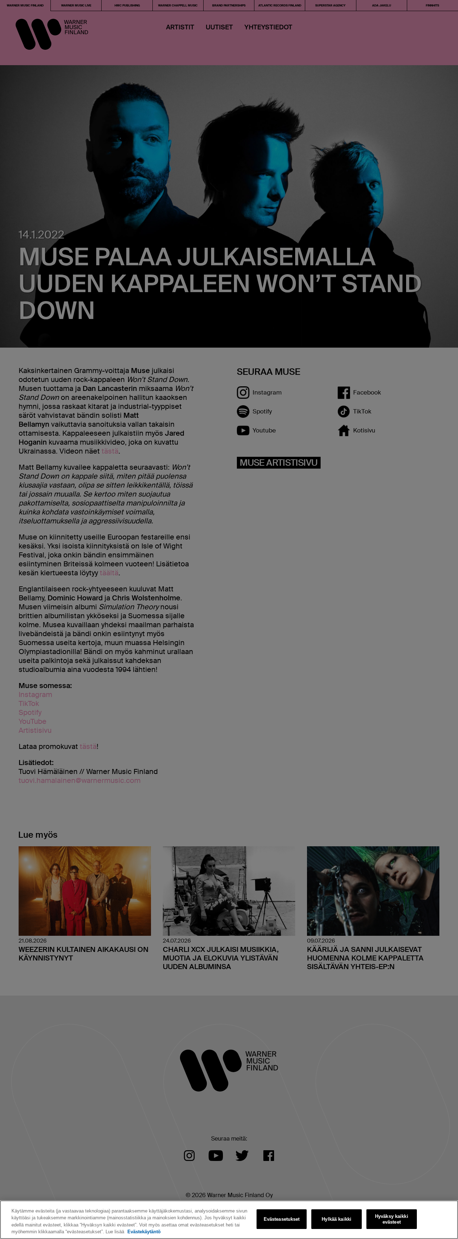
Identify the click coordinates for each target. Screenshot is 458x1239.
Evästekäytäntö (144, 1231)
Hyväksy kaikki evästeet (391, 1219)
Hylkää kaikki (336, 1219)
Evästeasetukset (282, 1219)
